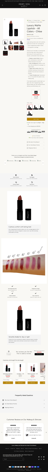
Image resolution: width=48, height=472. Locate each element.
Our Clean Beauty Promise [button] (11, 403)
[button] (2, 5)
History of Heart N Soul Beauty (31, 448)
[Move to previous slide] (1, 432)
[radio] (29, 107)
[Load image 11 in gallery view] (21, 47)
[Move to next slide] (46, 432)
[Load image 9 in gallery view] (10, 47)
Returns (22, 448)
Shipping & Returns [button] (9, 407)
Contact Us (12, 448)
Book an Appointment (29, 451)
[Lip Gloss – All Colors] (20, 368)
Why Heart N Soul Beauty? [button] (11, 400)
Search (40, 448)
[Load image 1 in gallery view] (5, 42)
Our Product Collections (19, 451)
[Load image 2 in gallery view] (10, 42)
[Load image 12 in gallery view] (5, 53)
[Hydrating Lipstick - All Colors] (8, 368)
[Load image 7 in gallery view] (21, 42)
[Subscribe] (22, 459)
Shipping (28, 36)
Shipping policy (28, 470)
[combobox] (8, 380)
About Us (7, 448)
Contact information (21, 470)
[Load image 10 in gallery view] (16, 47)
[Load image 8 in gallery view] (5, 47)
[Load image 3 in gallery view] (16, 42)
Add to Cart (8, 382)
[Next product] (44, 373)
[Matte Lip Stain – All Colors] (33, 368)
